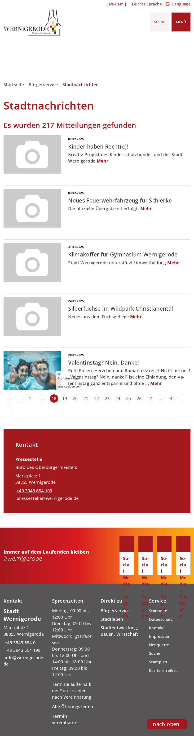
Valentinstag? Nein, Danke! (103, 362)
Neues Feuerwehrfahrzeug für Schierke (120, 200)
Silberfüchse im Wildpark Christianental (120, 308)
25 (128, 398)
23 (107, 398)
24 (117, 398)
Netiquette (159, 645)
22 (96, 398)
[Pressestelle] (97, 477)
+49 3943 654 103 (33, 491)
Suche (154, 653)
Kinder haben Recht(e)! (98, 146)
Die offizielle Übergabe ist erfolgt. (110, 208)
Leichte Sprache (147, 4)
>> (9, 409)
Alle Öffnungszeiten (72, 706)
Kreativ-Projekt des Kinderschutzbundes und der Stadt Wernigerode (125, 158)
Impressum (159, 636)
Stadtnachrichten (80, 84)
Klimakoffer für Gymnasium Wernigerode (122, 254)
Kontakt (156, 627)
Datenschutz (161, 619)
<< (9, 398)
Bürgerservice (43, 84)
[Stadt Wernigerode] (24, 637)
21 (86, 398)
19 (64, 398)
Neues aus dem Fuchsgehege (105, 316)
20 (75, 398)
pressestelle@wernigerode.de (47, 498)
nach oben (166, 724)
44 (172, 398)
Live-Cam (114, 4)
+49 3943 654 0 (19, 642)
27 (149, 398)
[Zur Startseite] (32, 22)
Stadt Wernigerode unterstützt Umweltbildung (123, 262)
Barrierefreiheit (163, 670)
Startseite (14, 84)
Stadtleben (112, 619)
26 (139, 398)
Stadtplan (158, 662)
